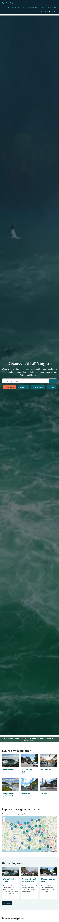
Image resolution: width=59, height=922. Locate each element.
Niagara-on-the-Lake (29, 770)
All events (7, 903)
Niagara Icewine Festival (48, 880)
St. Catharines (47, 769)
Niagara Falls (8, 769)
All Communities (38, 387)
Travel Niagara (10, 3)
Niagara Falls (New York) (8, 794)
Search (53, 381)
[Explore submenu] (9, 7)
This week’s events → (29, 740)
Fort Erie (26, 793)
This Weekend (9, 387)
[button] (47, 846)
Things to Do (23, 387)
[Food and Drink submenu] (56, 7)
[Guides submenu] (56, 11)
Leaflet (41, 851)
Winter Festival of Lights (9, 880)
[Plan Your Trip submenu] (49, 11)
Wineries (51, 387)
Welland (45, 793)
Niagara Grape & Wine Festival (29, 880)
